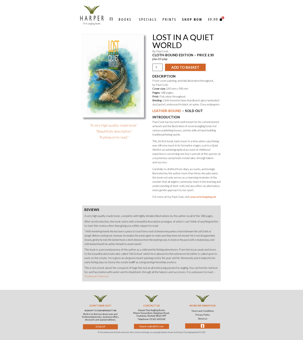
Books (125, 19)
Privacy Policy (203, 314)
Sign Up (100, 326)
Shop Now (192, 19)
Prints (169, 19)
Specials (148, 19)
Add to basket (185, 67)
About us (202, 318)
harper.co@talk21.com (151, 326)
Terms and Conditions (202, 310)
